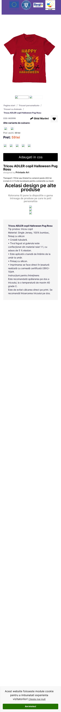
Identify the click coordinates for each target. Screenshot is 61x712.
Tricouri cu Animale (13, 109)
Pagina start (9, 105)
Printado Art (22, 172)
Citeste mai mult (37, 699)
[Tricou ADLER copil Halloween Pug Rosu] (5, 146)
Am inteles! (30, 706)
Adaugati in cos (30, 157)
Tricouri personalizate (29, 105)
